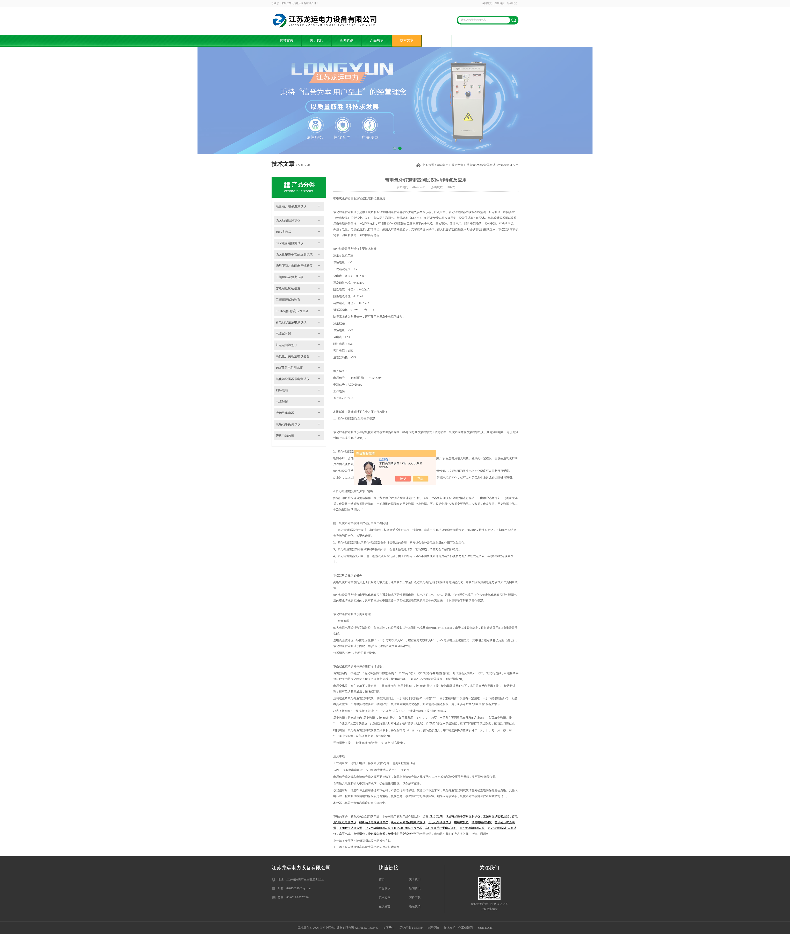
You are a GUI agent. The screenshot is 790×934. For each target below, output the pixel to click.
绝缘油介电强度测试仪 (291, 206)
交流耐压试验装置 (288, 288)
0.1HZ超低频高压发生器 (292, 311)
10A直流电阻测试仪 (289, 367)
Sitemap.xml (485, 927)
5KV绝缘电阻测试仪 (289, 243)
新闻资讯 (346, 40)
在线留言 (499, 3)
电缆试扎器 (283, 333)
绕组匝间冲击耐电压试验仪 (294, 265)
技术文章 (406, 40)
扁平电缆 (282, 390)
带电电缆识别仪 (286, 345)
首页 (382, 879)
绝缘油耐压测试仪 (288, 220)
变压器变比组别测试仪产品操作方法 (368, 840)
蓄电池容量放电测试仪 (291, 322)
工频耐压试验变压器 (289, 277)
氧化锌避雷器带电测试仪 (293, 379)
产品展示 (376, 40)
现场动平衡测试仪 (288, 424)
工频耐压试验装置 (288, 299)
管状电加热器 (285, 435)
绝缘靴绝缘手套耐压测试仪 (294, 254)
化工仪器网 (465, 927)
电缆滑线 (282, 401)
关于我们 (316, 40)
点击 (319, 206)
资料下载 (436, 40)
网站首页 (286, 40)
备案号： (389, 927)
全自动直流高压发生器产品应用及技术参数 (372, 847)
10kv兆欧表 (284, 231)
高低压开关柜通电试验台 (293, 356)
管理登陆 (433, 927)
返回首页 (487, 3)
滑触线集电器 (285, 413)
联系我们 (512, 3)
